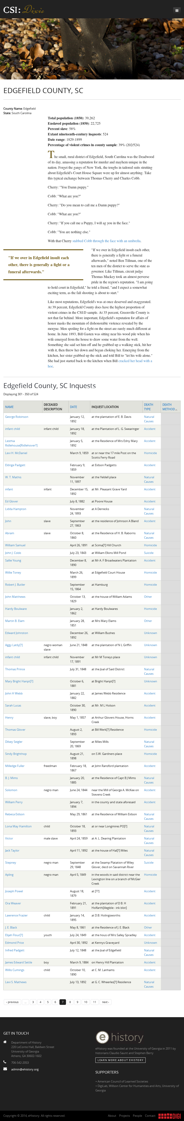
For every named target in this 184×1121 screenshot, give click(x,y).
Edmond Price (14, 943)
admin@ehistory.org (25, 1069)
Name (9, 407)
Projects (124, 1116)
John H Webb (14, 693)
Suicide (148, 553)
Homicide (150, 453)
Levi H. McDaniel (16, 453)
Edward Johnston (16, 633)
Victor (9, 838)
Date (73, 407)
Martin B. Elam (14, 621)
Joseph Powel (14, 891)
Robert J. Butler (15, 585)
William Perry (14, 802)
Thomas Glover (15, 730)
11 (94, 1002)
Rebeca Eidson (14, 814)
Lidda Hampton (15, 509)
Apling (9, 875)
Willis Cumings (14, 970)
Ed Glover (11, 501)
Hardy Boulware (16, 609)
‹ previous (12, 1002)
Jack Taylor (12, 850)
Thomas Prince (15, 669)
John (8, 521)
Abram (9, 533)
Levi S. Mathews (15, 982)
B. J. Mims (11, 778)
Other (148, 597)
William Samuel (15, 545)
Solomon (11, 790)
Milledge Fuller (14, 766)
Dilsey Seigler (13, 742)
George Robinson (16, 417)
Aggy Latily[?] (14, 645)
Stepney (10, 863)
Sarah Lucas (13, 705)
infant (9, 489)
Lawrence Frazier (16, 915)
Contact (150, 1116)
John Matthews (15, 597)
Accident (150, 429)
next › (105, 1002)
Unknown (150, 633)
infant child (12, 429)
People (137, 1116)
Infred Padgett (14, 950)
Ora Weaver (13, 903)
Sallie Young (13, 560)
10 (85, 1002)
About (112, 1116)
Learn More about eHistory (120, 1060)
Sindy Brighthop (16, 754)
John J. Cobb (13, 553)
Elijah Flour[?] (14, 935)
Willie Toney (13, 572)
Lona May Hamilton (18, 826)
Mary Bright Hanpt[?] (19, 681)
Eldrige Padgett (15, 465)
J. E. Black (11, 927)
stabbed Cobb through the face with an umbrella (106, 240)
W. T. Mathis (13, 477)
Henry (9, 717)
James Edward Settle (18, 962)
